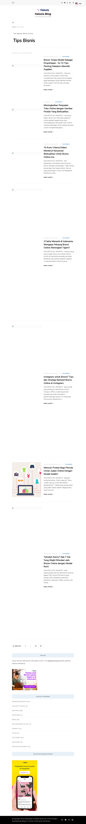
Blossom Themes (27, 821)
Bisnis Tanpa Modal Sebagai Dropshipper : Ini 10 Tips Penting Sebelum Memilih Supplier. (58, 64)
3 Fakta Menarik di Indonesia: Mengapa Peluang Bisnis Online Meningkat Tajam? (58, 244)
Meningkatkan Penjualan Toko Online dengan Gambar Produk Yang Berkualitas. (58, 108)
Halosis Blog (43, 14)
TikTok (14, 733)
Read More (48, 89)
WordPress (46, 821)
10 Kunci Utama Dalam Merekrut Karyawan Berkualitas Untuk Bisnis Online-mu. (56, 152)
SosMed (15, 728)
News (14, 719)
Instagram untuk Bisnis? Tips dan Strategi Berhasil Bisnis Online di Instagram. (58, 379)
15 (36, 646)
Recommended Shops (20, 724)
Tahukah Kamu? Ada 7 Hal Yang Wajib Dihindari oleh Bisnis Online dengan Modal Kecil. (58, 561)
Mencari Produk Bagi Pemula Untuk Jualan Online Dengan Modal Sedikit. (58, 470)
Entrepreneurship (19, 701)
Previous (18, 646)
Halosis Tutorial (18, 706)
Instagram (16, 715)
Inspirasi (15, 710)
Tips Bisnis (65, 56)
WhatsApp (16, 742)
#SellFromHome (54, 661)
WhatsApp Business (19, 746)
